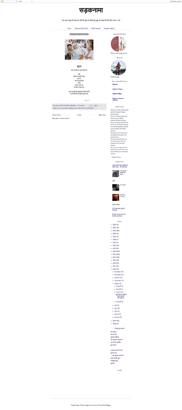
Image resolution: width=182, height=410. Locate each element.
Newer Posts (56, 115)
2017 (114, 248)
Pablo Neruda (95, 28)
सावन (113, 181)
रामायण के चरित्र (117, 94)
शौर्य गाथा (115, 84)
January (117, 317)
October (117, 278)
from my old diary (62, 108)
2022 (114, 233)
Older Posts (102, 115)
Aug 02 (119, 301)
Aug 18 (118, 289)
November (118, 275)
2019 (114, 242)
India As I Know (118, 89)
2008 (115, 324)
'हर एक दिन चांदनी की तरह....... (123, 172)
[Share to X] (93, 106)
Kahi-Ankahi (116, 204)
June (116, 308)
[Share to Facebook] (95, 106)
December (118, 272)
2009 (115, 321)
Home (69, 28)
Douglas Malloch (109, 28)
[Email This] (90, 106)
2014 (114, 257)
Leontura (94, 405)
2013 (114, 260)
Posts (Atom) (65, 118)
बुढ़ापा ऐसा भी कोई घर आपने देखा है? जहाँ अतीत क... (121, 296)
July (116, 305)
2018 (114, 245)
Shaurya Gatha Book (81, 28)
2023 (114, 231)
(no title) (123, 185)
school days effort (80, 108)
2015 (114, 254)
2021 (114, 236)
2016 (114, 251)
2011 (114, 266)
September (118, 280)
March (117, 314)
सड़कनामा (91, 11)
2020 (115, 239)
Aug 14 (118, 292)
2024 (114, 227)
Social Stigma (90, 108)
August (117, 283)
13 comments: (81, 105)
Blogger (108, 405)
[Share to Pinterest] (97, 106)
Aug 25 (118, 286)
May (116, 311)
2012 (114, 263)
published (71, 108)
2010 (114, 269)
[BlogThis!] (92, 106)
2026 (115, 225)
